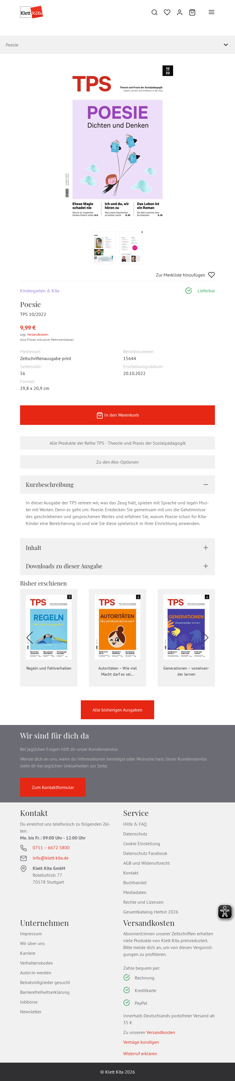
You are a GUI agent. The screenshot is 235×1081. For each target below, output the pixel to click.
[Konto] (179, 12)
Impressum (31, 933)
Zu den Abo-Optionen (117, 462)
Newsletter (30, 1011)
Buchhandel (135, 882)
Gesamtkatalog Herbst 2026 (150, 912)
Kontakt (130, 873)
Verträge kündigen (141, 1042)
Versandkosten (37, 334)
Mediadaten (134, 892)
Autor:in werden (35, 972)
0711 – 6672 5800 (51, 847)
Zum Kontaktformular (53, 787)
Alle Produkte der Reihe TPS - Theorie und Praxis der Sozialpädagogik (118, 443)
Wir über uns (32, 943)
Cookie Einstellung (141, 843)
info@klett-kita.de (50, 858)
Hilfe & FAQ (135, 824)
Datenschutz (135, 834)
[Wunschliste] (167, 12)
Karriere (27, 953)
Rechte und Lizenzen (143, 902)
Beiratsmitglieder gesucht (45, 982)
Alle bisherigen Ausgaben (117, 710)
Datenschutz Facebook (145, 853)
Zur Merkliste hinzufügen (180, 275)
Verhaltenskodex (36, 963)
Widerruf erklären (140, 1053)
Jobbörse (29, 1002)
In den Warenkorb (121, 415)
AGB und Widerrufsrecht (146, 863)
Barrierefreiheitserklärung (45, 992)
